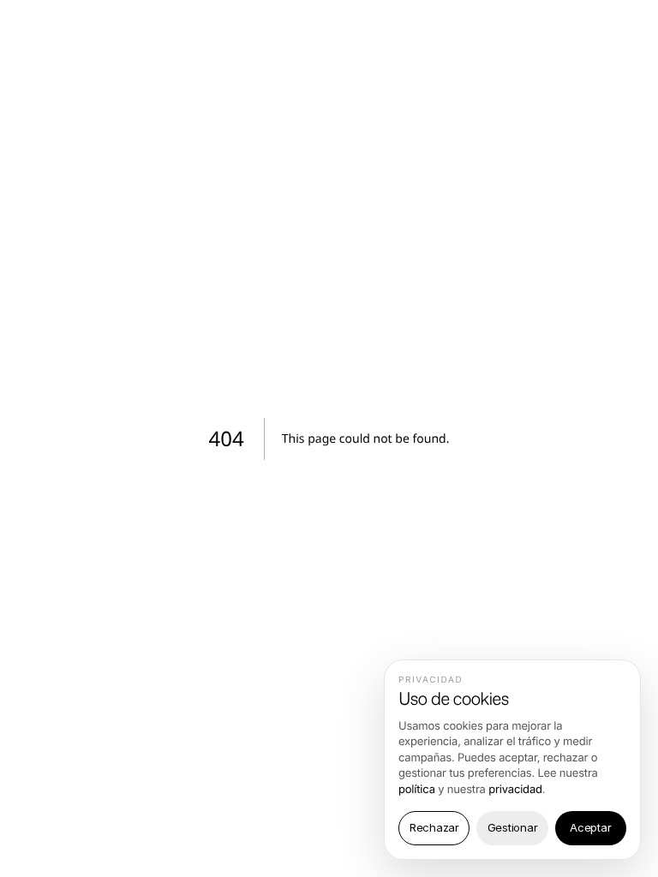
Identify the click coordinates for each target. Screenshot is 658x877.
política (416, 789)
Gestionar (513, 827)
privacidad (515, 789)
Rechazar (434, 827)
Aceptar (590, 827)
